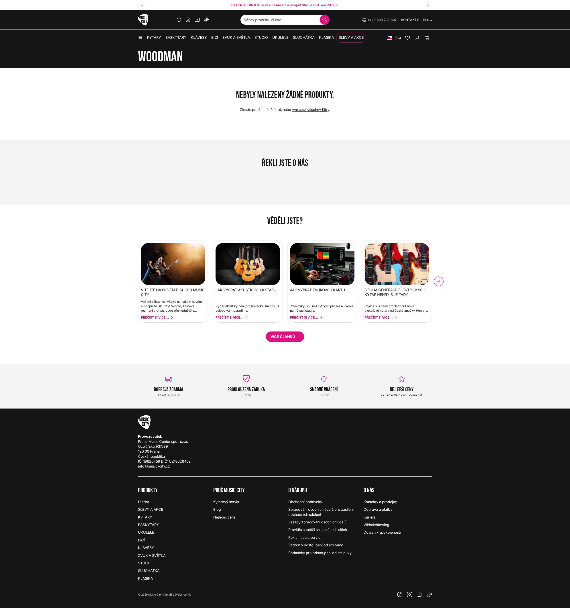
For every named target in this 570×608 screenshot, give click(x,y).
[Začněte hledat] (325, 20)
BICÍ (141, 540)
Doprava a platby (378, 509)
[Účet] (417, 38)
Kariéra (370, 517)
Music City (154, 594)
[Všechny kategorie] (140, 38)
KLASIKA (145, 578)
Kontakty (410, 20)
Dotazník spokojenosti (382, 532)
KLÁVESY (146, 547)
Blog (427, 20)
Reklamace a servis (304, 537)
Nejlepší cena (224, 517)
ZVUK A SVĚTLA (152, 555)
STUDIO (144, 563)
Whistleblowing (376, 525)
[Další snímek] (427, 5)
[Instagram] (188, 20)
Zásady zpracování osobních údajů (317, 522)
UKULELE (146, 532)
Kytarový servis (226, 502)
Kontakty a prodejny (380, 502)
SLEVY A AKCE (150, 509)
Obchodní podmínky (305, 502)
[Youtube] (197, 19)
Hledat (143, 502)
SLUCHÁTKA (149, 570)
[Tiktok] (206, 20)
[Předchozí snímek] (143, 5)
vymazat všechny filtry (310, 109)
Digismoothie (183, 594)
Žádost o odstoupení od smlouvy (315, 545)
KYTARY (145, 517)
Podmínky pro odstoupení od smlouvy (320, 553)
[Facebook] (179, 20)
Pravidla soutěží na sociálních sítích (317, 529)
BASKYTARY (148, 525)
